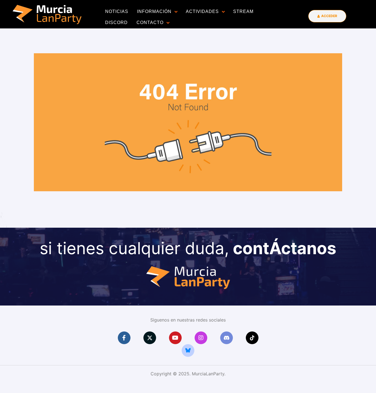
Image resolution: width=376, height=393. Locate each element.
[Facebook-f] (124, 337)
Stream (243, 11)
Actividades (202, 11)
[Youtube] (175, 337)
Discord (116, 22)
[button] (327, 16)
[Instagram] (201, 337)
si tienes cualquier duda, (188, 248)
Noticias (116, 11)
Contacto (150, 22)
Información (154, 11)
